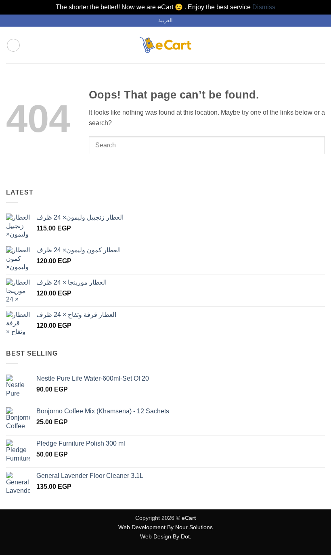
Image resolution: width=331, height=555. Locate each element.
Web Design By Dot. (165, 536)
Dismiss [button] (263, 7)
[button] (13, 45)
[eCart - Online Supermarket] (165, 45)
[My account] (307, 45)
